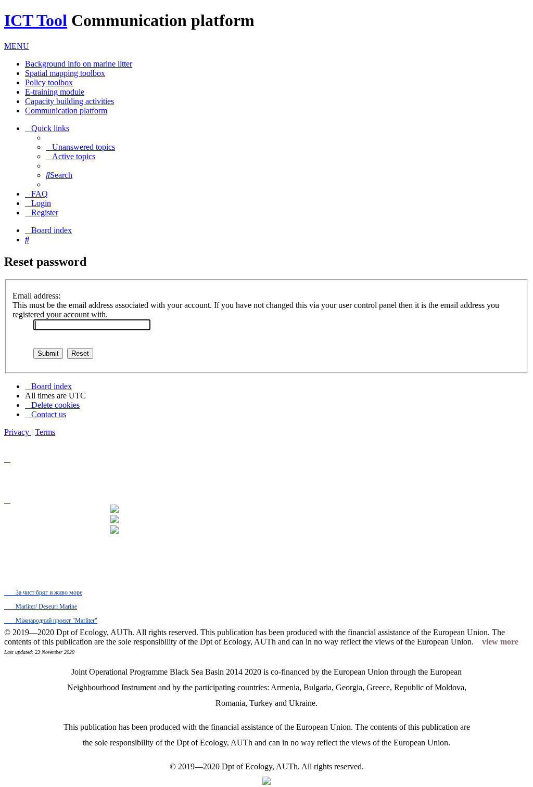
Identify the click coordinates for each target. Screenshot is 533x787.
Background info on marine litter (78, 63)
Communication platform (66, 110)
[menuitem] (80, 147)
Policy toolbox (49, 82)
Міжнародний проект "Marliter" (55, 620)
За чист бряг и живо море (48, 592)
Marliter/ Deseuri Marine (45, 606)
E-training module (54, 91)
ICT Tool (35, 20)
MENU (16, 46)
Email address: (36, 295)
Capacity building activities (69, 101)
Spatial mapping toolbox (65, 73)
